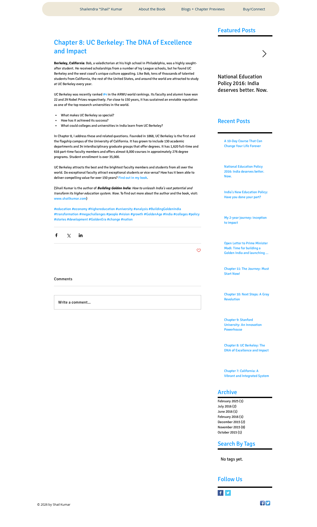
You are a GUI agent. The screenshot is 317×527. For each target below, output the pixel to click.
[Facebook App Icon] (262, 503)
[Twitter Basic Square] (228, 493)
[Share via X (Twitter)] (68, 235)
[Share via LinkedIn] (80, 235)
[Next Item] (264, 54)
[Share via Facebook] (56, 235)
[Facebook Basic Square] (220, 493)
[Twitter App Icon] (267, 503)
